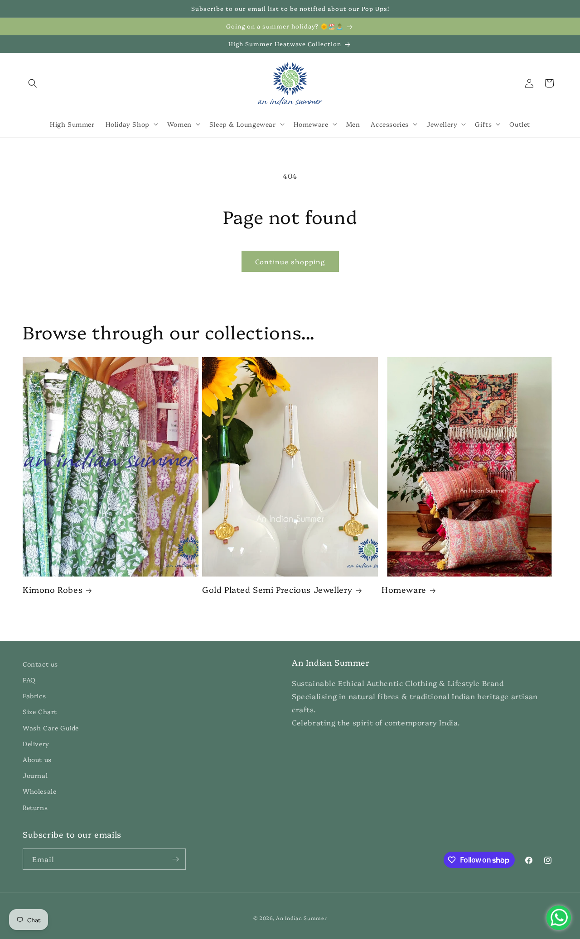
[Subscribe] (175, 859)
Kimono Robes (52, 589)
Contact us (40, 663)
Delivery (36, 743)
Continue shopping (290, 261)
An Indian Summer (301, 918)
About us (37, 759)
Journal (35, 775)
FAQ (29, 679)
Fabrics (34, 695)
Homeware (404, 589)
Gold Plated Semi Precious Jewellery (277, 589)
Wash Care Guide (51, 727)
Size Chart (40, 711)
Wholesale (39, 791)
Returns (35, 807)
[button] (33, 83)
